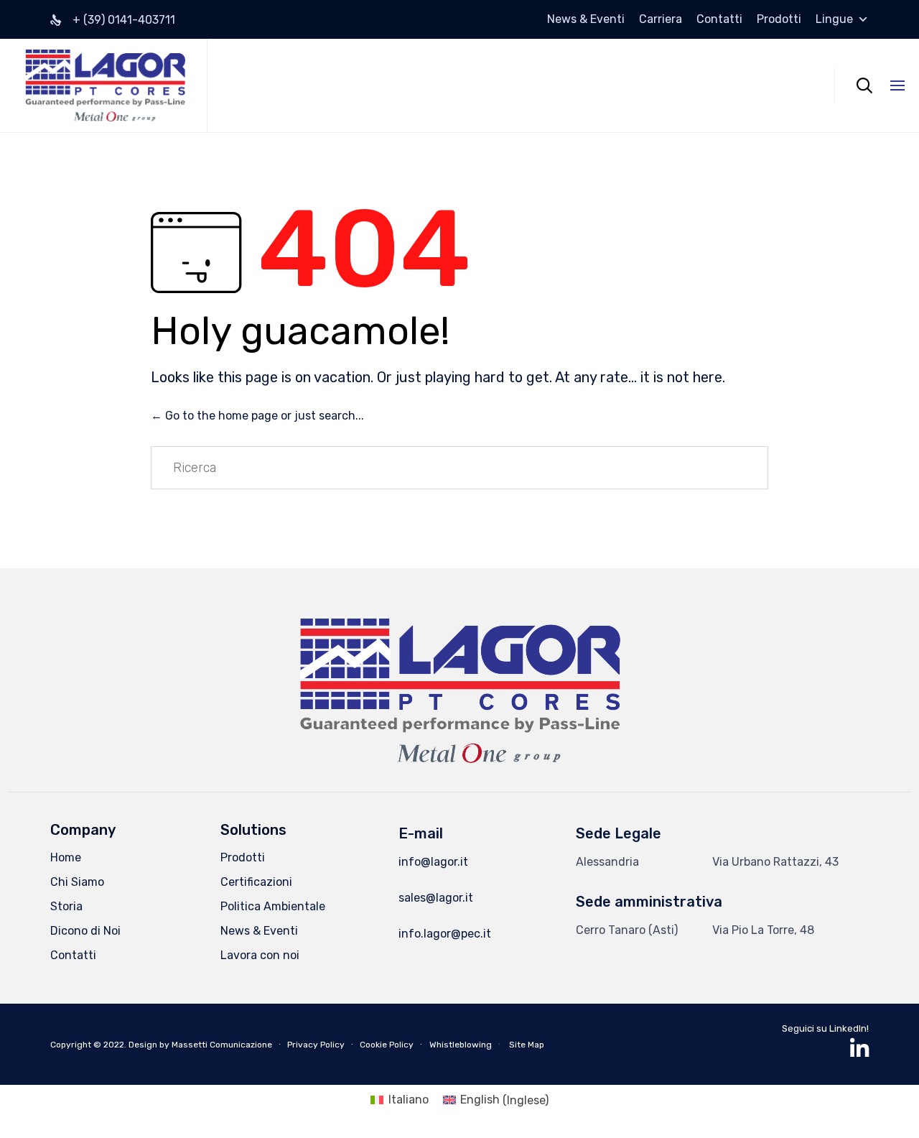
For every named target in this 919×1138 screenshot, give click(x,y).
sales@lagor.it (435, 898)
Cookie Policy (387, 1045)
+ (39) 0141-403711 (124, 20)
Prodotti (779, 19)
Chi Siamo (77, 882)
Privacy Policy (316, 1045)
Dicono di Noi (85, 931)
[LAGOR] (105, 85)
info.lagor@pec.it (444, 933)
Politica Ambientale (272, 906)
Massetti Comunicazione (222, 1045)
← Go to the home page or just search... (257, 415)
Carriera (660, 19)
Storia (66, 906)
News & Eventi (586, 19)
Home (65, 857)
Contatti (719, 19)
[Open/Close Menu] (897, 85)
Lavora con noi (259, 955)
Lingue (834, 19)
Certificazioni (256, 882)
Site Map (526, 1045)
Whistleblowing (460, 1045)
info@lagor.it (433, 862)
